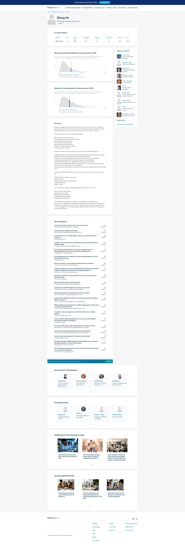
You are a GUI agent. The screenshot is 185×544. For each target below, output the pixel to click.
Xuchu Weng (125, 55)
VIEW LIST (104, 2)
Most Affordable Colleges (73, 7)
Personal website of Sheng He (125, 124)
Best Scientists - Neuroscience (57, 11)
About (94, 537)
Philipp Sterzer (62, 381)
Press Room (112, 527)
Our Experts (95, 540)
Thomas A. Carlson (127, 75)
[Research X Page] (137, 519)
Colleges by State (111, 7)
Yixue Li (124, 106)
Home (48, 11)
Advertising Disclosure (131, 523)
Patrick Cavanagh (127, 81)
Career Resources (99, 7)
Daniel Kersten (126, 100)
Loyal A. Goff (125, 92)
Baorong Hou (61, 414)
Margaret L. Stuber (99, 414)
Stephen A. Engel (126, 62)
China (61, 23)
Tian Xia (78, 413)
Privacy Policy (129, 530)
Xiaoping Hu (125, 68)
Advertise (112, 530)
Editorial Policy (129, 527)
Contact (111, 523)
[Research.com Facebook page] (133, 519)
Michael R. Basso (117, 414)
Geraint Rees (115, 381)
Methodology (96, 527)
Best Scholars (122, 7)
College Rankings (87, 7)
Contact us (109, 361)
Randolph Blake (98, 381)
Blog (93, 530)
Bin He (124, 86)
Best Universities (133, 7)
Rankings (94, 523)
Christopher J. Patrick (128, 114)
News (94, 533)
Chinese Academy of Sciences (69, 21)
